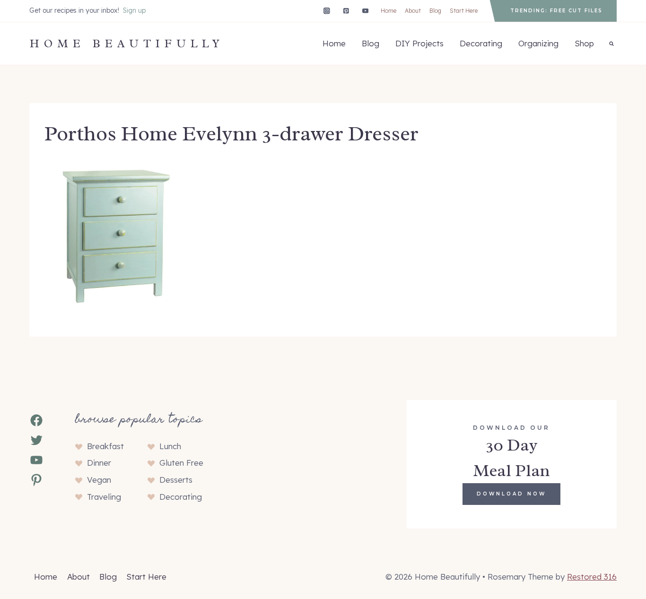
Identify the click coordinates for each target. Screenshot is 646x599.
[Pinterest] (346, 10)
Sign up (134, 10)
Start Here (464, 10)
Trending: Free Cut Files (556, 11)
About (413, 10)
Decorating (481, 43)
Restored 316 (592, 577)
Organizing (538, 43)
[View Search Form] (611, 43)
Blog (435, 10)
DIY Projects (419, 43)
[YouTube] (365, 10)
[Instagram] (326, 10)
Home (388, 10)
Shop (584, 43)
